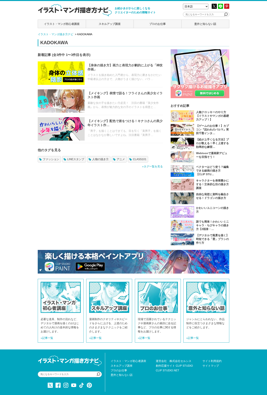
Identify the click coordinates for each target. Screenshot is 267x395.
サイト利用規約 (212, 361)
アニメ (121, 159)
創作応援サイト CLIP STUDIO (174, 365)
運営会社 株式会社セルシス (173, 361)
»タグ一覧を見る (152, 166)
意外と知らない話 (205, 23)
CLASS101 (139, 159)
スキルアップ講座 (110, 23)
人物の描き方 (100, 159)
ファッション (51, 159)
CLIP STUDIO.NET (167, 370)
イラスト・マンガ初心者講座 (62, 23)
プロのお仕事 (157, 23)
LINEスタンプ (75, 159)
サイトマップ (210, 365)
